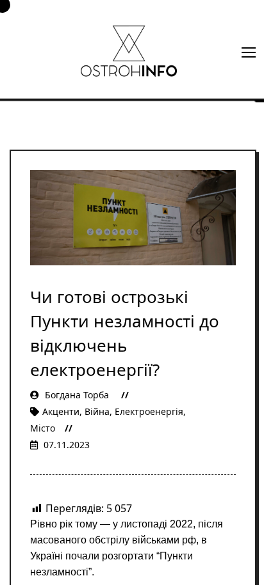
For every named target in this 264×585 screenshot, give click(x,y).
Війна (97, 411)
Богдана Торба (76, 395)
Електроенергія (149, 411)
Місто (42, 428)
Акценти (60, 411)
